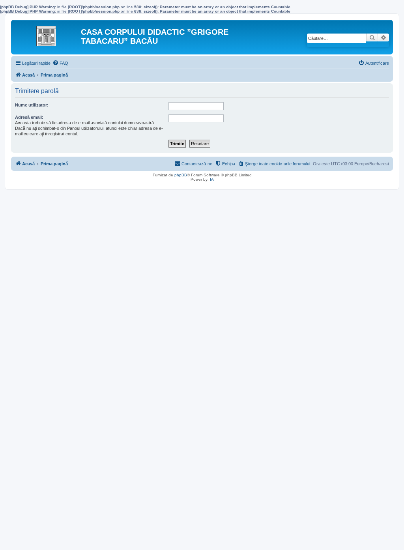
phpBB (180, 175)
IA (212, 179)
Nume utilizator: (32, 105)
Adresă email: (29, 117)
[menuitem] (60, 63)
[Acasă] (47, 34)
